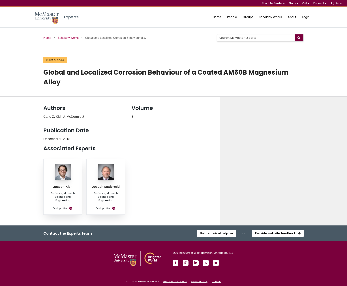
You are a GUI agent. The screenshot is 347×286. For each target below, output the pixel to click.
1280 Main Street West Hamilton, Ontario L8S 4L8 (203, 252)
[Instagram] (186, 263)
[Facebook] (175, 263)
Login (305, 17)
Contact (216, 281)
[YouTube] (216, 263)
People (232, 17)
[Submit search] (299, 37)
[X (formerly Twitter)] (206, 263)
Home (217, 17)
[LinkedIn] (196, 263)
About (292, 17)
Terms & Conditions (175, 281)
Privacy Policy (199, 281)
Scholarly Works (270, 17)
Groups (248, 17)
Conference (55, 60)
